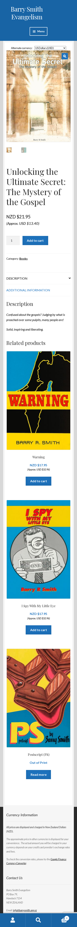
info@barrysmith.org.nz (25, 910)
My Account (13, 920)
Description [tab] (16, 278)
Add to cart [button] (38, 481)
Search (38, 920)
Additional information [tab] (28, 290)
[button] (65, 56)
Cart (59, 917)
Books (23, 258)
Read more (39, 774)
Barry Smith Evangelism (27, 13)
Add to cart (35, 240)
